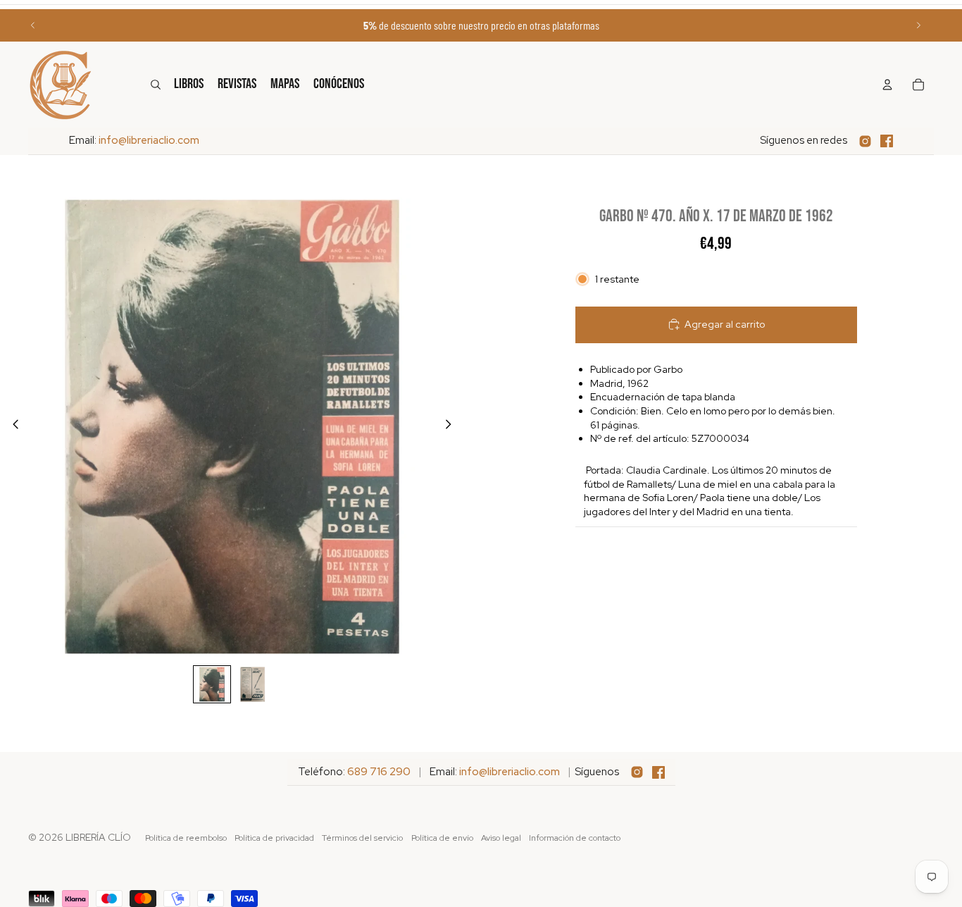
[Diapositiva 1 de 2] (212, 684)
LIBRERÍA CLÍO (98, 837)
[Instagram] (865, 141)
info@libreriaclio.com (149, 140)
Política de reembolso (186, 838)
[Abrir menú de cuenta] (887, 84)
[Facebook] (886, 141)
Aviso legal (501, 838)
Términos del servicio (362, 838)
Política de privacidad (274, 838)
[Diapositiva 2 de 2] (252, 684)
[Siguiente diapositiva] (918, 25)
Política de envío (442, 838)
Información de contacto (574, 838)
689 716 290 (379, 772)
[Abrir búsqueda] (155, 84)
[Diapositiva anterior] (33, 25)
